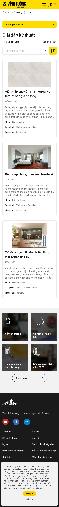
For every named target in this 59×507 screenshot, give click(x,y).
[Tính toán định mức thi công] (15, 357)
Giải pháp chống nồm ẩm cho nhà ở (29, 174)
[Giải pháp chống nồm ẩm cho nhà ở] (29, 157)
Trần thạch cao (18, 200)
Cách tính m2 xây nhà (43, 444)
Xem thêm (22, 378)
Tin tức (35, 431)
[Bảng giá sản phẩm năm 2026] (44, 357)
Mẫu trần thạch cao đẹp (44, 450)
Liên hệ (35, 438)
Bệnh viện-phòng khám (26, 127)
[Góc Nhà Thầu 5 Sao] (44, 327)
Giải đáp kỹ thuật (14, 24)
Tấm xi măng (18, 122)
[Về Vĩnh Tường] (15, 327)
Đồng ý (29, 493)
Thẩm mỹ (19, 293)
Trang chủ (7, 12)
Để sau (29, 499)
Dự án (5, 444)
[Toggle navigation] (44, 4)
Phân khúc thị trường (13, 450)
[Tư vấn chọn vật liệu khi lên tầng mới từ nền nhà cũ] (29, 235)
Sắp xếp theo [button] (49, 41)
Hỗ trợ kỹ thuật (9, 438)
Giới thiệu (7, 457)
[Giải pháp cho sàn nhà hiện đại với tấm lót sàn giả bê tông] (29, 74)
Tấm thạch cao (18, 283)
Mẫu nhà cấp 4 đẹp (42, 457)
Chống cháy (20, 132)
